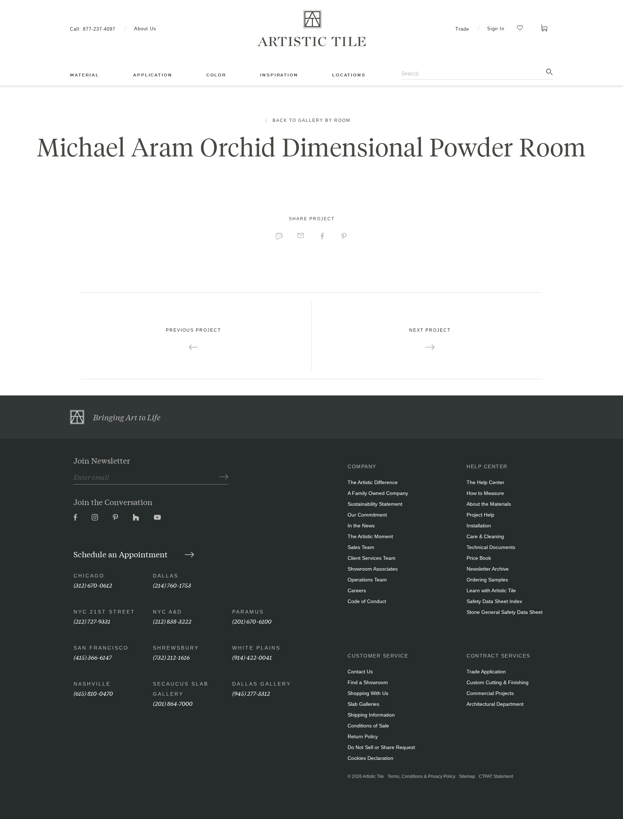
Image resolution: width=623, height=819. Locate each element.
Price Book (479, 558)
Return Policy (363, 736)
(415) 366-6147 (93, 657)
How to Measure (485, 493)
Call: (92, 29)
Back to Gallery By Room (311, 120)
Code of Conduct (367, 601)
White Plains (256, 648)
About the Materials (489, 504)
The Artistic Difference (373, 482)
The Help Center (485, 482)
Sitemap (467, 776)
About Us (145, 28)
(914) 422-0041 (252, 657)
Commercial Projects (490, 693)
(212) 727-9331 (92, 621)
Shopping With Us (368, 693)
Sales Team (361, 547)
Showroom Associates (373, 569)
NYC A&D (167, 612)
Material (84, 75)
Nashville (92, 684)
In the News (361, 525)
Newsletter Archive (488, 569)
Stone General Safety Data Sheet (505, 612)
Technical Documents (491, 547)
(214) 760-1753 (172, 585)
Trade (462, 29)
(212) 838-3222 (172, 621)
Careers (357, 590)
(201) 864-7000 (173, 703)
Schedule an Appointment (121, 554)
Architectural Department (495, 704)
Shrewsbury (176, 648)
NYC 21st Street (104, 612)
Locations (349, 75)
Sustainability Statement (375, 504)
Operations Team (367, 580)
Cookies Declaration (370, 758)
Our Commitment (367, 515)
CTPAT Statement (496, 776)
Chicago (89, 576)
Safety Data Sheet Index (494, 601)
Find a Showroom (368, 682)
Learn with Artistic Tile (491, 590)
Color (216, 75)
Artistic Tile (373, 776)
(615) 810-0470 (93, 693)
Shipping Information (371, 715)
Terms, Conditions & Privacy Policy (421, 776)
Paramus (248, 612)
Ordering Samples (487, 580)
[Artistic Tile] (311, 28)
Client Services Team (372, 558)
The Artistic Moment (370, 536)
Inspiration (279, 75)
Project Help (480, 515)
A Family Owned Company (378, 493)
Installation (479, 525)
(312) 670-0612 (93, 585)
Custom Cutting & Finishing (498, 682)
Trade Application (486, 671)
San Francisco (101, 648)
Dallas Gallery (261, 684)
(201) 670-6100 (251, 621)
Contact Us (360, 671)
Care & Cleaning (485, 536)
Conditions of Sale (368, 726)
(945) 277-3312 (251, 693)
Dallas (165, 576)
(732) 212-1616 (171, 657)
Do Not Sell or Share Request (381, 747)
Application (152, 75)
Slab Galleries (363, 704)
